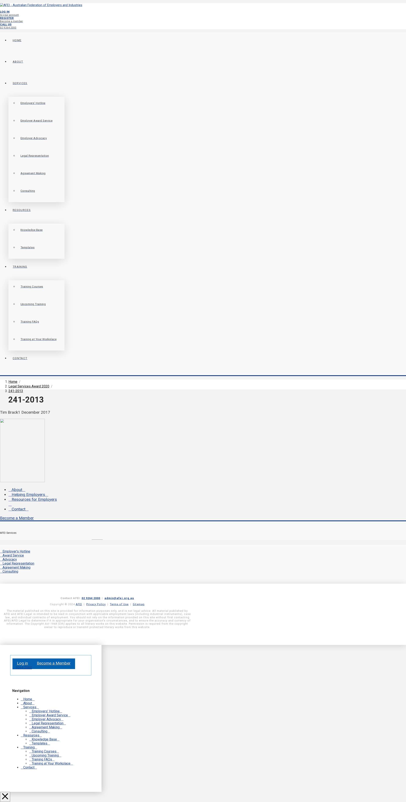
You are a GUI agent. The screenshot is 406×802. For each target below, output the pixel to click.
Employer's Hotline (16, 551)
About (17, 489)
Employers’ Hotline (46, 711)
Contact (18, 509)
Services (29, 707)
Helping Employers (28, 494)
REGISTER (11, 19)
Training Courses (44, 751)
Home (27, 699)
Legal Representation (18, 563)
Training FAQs (42, 759)
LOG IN (9, 13)
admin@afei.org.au (119, 598)
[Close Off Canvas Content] (5, 797)
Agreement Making (16, 567)
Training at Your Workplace (51, 763)
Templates (39, 743)
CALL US (8, 26)
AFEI (79, 604)
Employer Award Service (50, 715)
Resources (31, 735)
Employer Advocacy (46, 719)
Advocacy (10, 559)
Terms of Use (119, 604)
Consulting (10, 571)
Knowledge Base (44, 739)
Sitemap (138, 604)
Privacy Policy (96, 604)
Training (29, 747)
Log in (22, 663)
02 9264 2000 (91, 598)
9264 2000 (23, 668)
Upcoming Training (45, 755)
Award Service (13, 555)
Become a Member (17, 518)
